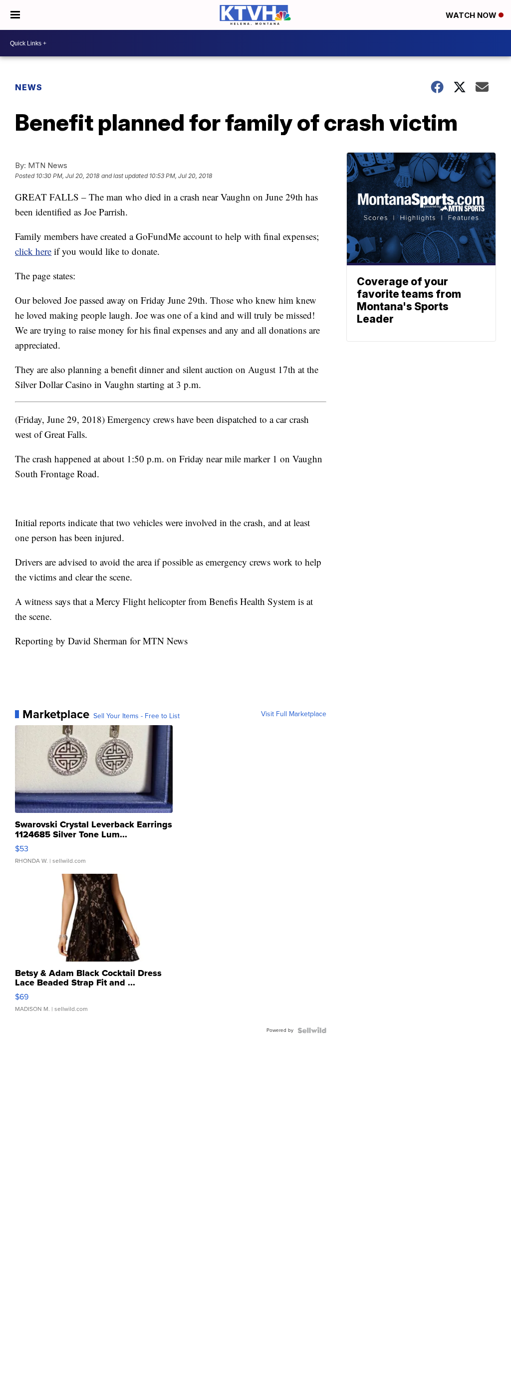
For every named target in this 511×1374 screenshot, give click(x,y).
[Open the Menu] (15, 15)
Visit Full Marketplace (293, 714)
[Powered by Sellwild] (311, 1030)
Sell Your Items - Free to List (136, 716)
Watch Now (472, 15)
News (28, 87)
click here (33, 251)
